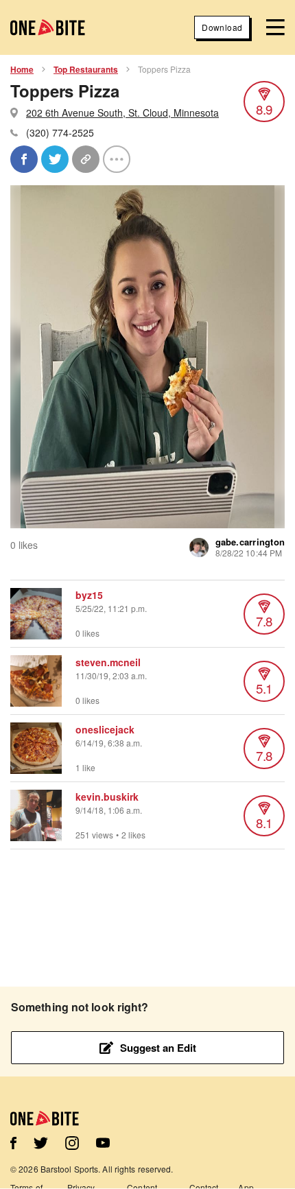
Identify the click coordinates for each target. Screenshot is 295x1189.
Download (222, 27)
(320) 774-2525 (60, 132)
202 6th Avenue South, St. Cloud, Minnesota (122, 112)
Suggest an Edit (158, 1047)
